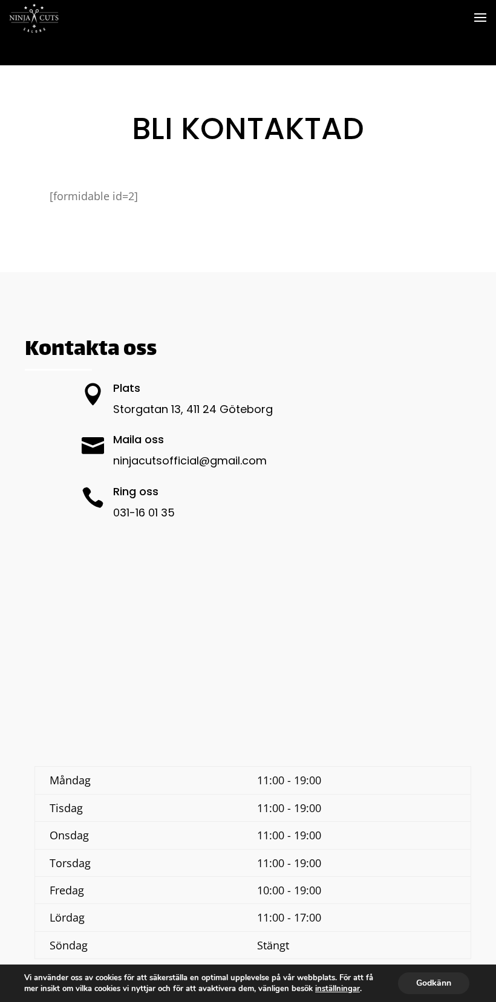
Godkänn (433, 983)
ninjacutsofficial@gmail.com (190, 460)
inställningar (337, 988)
